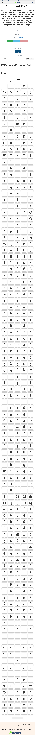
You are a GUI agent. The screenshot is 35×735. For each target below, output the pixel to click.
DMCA (10, 729)
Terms (3, 729)
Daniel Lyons (21, 37)
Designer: (15, 37)
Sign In (2, 0)
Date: (16, 32)
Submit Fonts (20, 0)
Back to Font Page (24, 40)
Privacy (6, 729)
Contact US (25, 729)
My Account (10, 0)
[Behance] (22, 733)
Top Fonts (29, 729)
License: (14, 38)
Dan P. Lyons (19, 7)
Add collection (17, 40)
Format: (17, 34)
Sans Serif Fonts (18, 52)
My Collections (15, 0)
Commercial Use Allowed (21, 38)
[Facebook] (24, 733)
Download (10, 40)
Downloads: (17, 35)
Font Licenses (14, 729)
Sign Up (6, 0)
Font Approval (19, 729)
